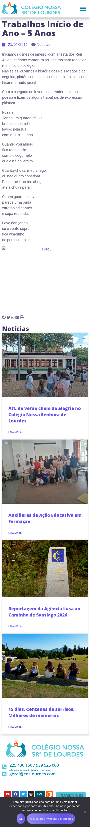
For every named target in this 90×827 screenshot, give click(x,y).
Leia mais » (15, 432)
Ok (21, 818)
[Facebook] (15, 794)
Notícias (43, 44)
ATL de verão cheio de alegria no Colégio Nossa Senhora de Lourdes (44, 414)
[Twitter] (23, 794)
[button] (83, 9)
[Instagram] (31, 794)
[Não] (85, 812)
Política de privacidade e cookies (51, 818)
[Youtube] (7, 794)
